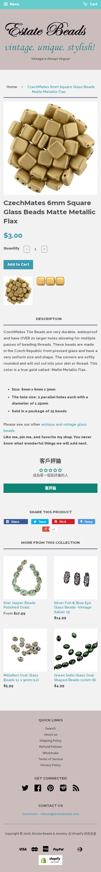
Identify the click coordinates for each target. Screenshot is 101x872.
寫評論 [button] (50, 488)
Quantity (11, 248)
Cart (93, 4)
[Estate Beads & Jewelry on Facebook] (37, 789)
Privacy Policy (51, 765)
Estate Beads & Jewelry (49, 833)
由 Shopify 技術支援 (82, 833)
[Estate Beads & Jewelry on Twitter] (25, 789)
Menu (14, 4)
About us (50, 734)
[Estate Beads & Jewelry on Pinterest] (50, 789)
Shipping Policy (50, 740)
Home (12, 87)
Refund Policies (50, 746)
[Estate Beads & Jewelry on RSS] (76, 789)
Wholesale (50, 753)
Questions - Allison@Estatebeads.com (50, 814)
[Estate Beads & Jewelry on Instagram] (63, 789)
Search (50, 728)
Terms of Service (50, 759)
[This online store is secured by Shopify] (50, 864)
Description (49, 319)
